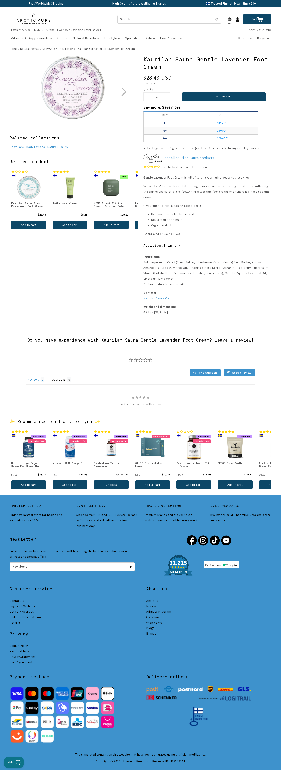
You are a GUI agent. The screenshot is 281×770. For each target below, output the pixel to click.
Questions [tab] (58, 379)
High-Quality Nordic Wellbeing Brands (139, 4)
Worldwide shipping (71, 29)
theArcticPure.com (136, 761)
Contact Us (17, 601)
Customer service (20, 29)
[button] (229, 19)
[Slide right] (123, 91)
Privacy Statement (22, 657)
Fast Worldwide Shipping (46, 4)
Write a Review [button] (241, 372)
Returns (15, 623)
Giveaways (153, 617)
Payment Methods (22, 606)
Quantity (148, 89)
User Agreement (21, 662)
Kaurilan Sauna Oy (156, 298)
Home (13, 49)
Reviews (152, 606)
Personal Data (20, 651)
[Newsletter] (130, 566)
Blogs (150, 628)
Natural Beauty (29, 49)
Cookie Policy (19, 646)
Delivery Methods (22, 612)
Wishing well (93, 29)
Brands (151, 633)
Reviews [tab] (33, 379)
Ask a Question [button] (207, 372)
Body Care (48, 49)
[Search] (217, 19)
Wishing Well (155, 623)
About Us (152, 601)
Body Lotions (66, 49)
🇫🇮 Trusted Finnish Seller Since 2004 (231, 4)
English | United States (259, 29)
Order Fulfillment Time (26, 617)
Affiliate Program (158, 612)
